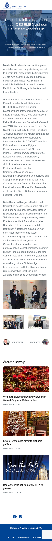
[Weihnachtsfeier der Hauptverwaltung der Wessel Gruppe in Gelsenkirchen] (26, 379)
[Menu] (47, 5)
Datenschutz (39, 538)
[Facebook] (15, 516)
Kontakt (10, 538)
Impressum (23, 538)
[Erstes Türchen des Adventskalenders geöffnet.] (26, 423)
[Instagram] (20, 516)
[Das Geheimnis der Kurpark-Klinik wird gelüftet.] (26, 467)
